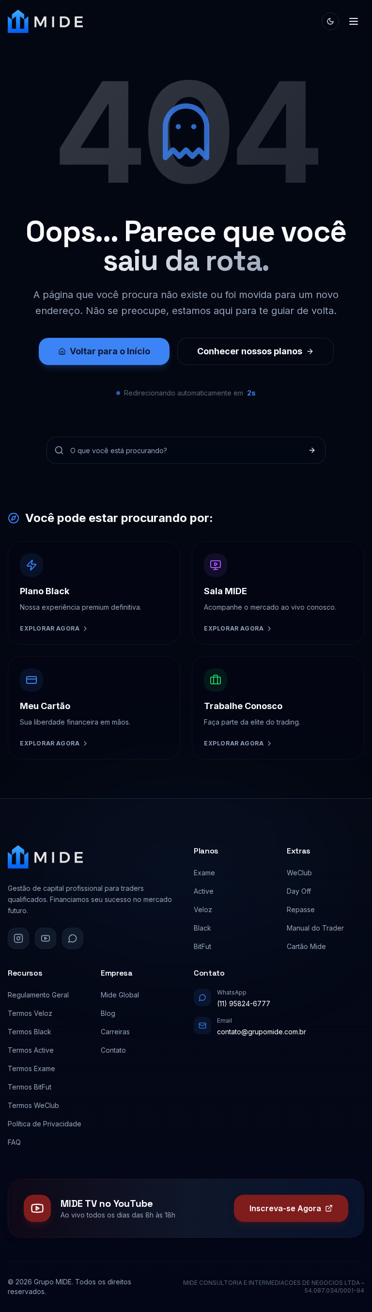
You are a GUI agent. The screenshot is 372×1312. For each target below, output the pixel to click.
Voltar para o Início (110, 351)
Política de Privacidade (44, 1124)
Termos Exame (31, 1068)
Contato (113, 1050)
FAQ (14, 1142)
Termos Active (31, 1050)
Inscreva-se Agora (285, 1208)
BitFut (202, 946)
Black (202, 928)
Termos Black (29, 1031)
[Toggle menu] (353, 21)
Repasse (301, 909)
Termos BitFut (29, 1087)
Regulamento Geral (38, 995)
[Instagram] (18, 938)
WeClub (299, 873)
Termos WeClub (33, 1105)
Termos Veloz (30, 1013)
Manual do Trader (315, 928)
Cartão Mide (306, 946)
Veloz (203, 909)
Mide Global (120, 995)
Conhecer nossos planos (249, 351)
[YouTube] (45, 938)
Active (204, 891)
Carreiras (115, 1031)
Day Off (299, 891)
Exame (204, 873)
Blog (108, 1013)
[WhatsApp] (72, 938)
